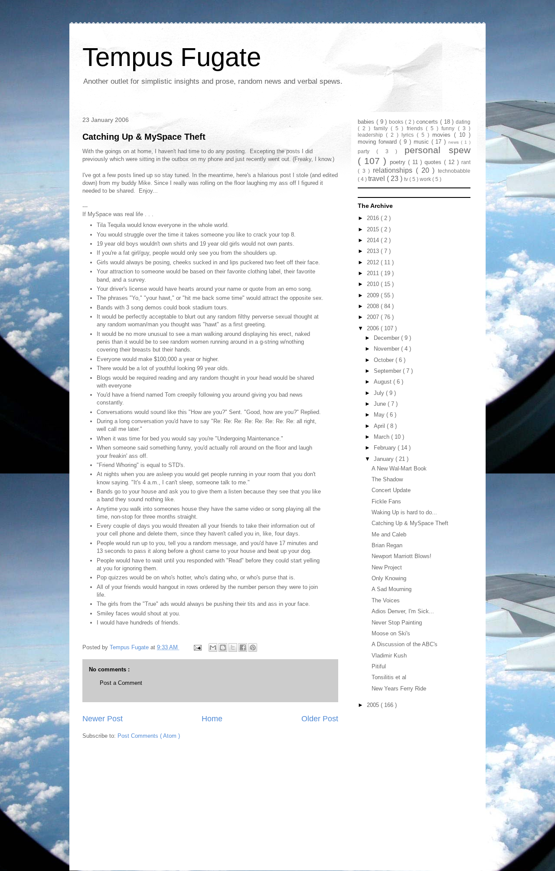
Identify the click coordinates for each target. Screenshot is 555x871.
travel (377, 178)
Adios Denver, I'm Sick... (403, 611)
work (426, 179)
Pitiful (379, 666)
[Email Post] (197, 647)
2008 (374, 306)
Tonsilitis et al (389, 677)
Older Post (319, 718)
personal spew (437, 150)
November (387, 348)
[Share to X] (233, 647)
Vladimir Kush (389, 655)
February (386, 447)
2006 (374, 328)
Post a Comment (121, 683)
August (383, 381)
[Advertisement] (412, 765)
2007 (374, 317)
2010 (374, 284)
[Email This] (213, 647)
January (384, 459)
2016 (374, 218)
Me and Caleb (389, 534)
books (397, 122)
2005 (374, 705)
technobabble (454, 171)
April (380, 426)
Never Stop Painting (397, 622)
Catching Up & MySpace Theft (144, 136)
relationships (394, 170)
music (422, 141)
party (367, 151)
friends (416, 128)
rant (465, 162)
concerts (428, 121)
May (380, 414)
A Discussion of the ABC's (404, 644)
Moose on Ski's (391, 633)
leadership (372, 135)
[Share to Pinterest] (252, 647)
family (382, 128)
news (454, 142)
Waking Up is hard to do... (404, 512)
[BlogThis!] (223, 647)
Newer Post (102, 718)
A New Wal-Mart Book (399, 468)
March (382, 437)
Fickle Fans (386, 501)
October (384, 360)
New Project (387, 567)
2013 (374, 251)
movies (443, 134)
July (380, 393)
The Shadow (387, 479)
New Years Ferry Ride (399, 688)
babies (367, 121)
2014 (374, 240)
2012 (374, 262)
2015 (374, 229)
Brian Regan (387, 545)
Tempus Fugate (171, 57)
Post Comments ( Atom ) (149, 736)
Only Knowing (389, 578)
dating (463, 122)
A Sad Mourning (391, 589)
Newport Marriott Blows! (401, 556)
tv (406, 179)
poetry (399, 162)
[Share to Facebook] (242, 647)
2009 (374, 295)
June (381, 404)
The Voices (386, 600)
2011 (374, 273)
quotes (434, 162)
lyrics (409, 135)
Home (212, 718)
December (387, 338)
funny (449, 128)
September (388, 371)
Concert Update (391, 490)
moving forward (378, 141)
